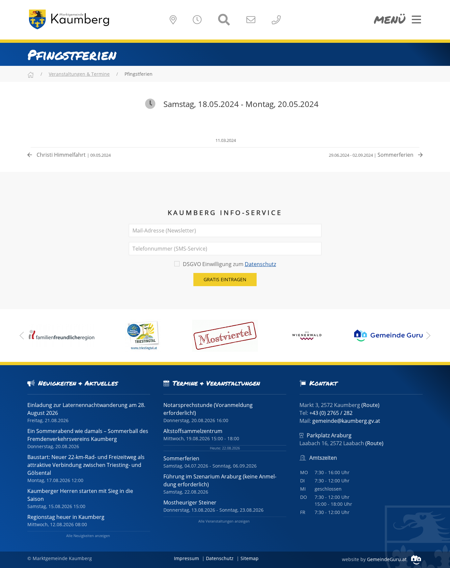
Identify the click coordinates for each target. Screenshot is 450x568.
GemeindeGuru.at (387, 559)
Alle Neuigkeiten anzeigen (88, 535)
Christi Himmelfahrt (73, 154)
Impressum (186, 558)
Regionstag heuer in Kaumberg (65, 517)
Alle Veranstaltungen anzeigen (224, 521)
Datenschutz (260, 264)
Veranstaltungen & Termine (79, 74)
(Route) (370, 405)
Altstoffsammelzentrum (192, 431)
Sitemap (249, 558)
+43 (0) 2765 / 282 (330, 413)
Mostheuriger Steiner (189, 502)
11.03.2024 (225, 140)
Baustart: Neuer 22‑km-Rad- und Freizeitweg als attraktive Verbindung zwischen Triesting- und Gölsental (86, 464)
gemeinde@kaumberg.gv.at (346, 420)
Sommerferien (372, 154)
